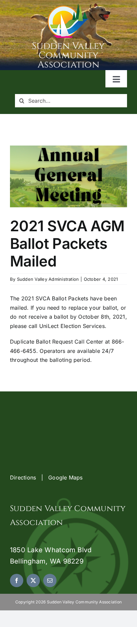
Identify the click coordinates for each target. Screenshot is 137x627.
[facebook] (16, 580)
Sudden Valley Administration (48, 279)
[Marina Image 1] (68, 6)
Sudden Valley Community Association (68, 55)
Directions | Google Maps (46, 477)
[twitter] (33, 580)
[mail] (50, 580)
